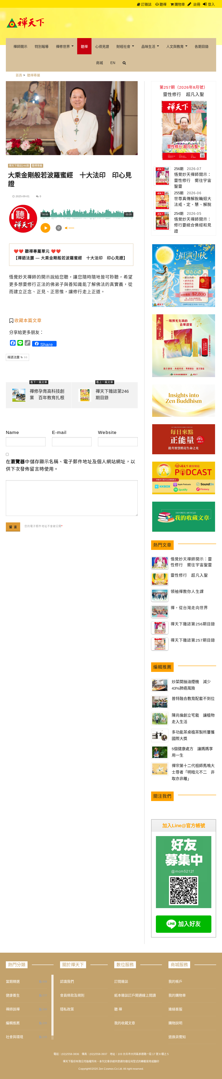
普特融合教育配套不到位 (193, 699)
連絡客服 (175, 1009)
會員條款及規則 (72, 995)
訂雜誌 (146, 4)
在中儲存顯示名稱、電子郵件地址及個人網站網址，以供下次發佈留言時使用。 (70, 465)
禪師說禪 (13, 1009)
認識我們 (67, 981)
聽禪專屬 (37, 165)
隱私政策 (67, 1009)
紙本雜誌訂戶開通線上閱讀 (135, 995)
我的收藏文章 (124, 1023)
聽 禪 (118, 1009)
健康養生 (13, 995)
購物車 (179, 4)
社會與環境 (14, 1037)
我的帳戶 (175, 981)
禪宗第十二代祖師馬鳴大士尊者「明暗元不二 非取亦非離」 (193, 772)
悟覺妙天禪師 (23, 277)
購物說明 (175, 1023)
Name (12, 432)
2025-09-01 (22, 196)
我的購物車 (177, 995)
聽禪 (162, 4)
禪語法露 (17, 357)
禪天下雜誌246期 (19, 165)
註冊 (196, 4)
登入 (211, 4)
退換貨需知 (177, 1037)
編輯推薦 (13, 1023)
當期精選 (13, 981)
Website (107, 432)
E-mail (59, 432)
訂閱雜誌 (121, 981)
